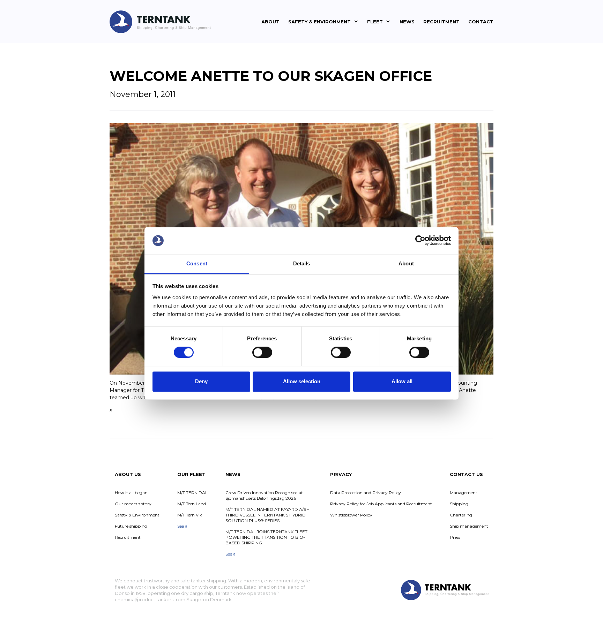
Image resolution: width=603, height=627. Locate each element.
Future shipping (131, 526)
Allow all (402, 381)
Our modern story (133, 503)
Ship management (469, 526)
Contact (480, 21)
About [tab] (406, 263)
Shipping (459, 503)
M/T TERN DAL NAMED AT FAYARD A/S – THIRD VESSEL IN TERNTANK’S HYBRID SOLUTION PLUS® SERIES (267, 515)
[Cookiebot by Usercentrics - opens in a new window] (420, 240)
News (407, 21)
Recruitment (441, 21)
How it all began (131, 492)
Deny (201, 381)
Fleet (375, 21)
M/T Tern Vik (189, 515)
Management (463, 492)
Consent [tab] (196, 263)
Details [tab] (301, 263)
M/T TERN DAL (192, 492)
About (270, 21)
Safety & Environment (319, 21)
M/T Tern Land (191, 503)
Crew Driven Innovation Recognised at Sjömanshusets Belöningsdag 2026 (264, 495)
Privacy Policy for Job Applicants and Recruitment (381, 503)
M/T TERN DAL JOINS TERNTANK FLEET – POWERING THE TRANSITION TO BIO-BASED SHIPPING (268, 537)
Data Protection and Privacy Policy (365, 492)
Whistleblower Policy (351, 515)
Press (455, 537)
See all (183, 526)
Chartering (461, 515)
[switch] (262, 352)
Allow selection (301, 381)
